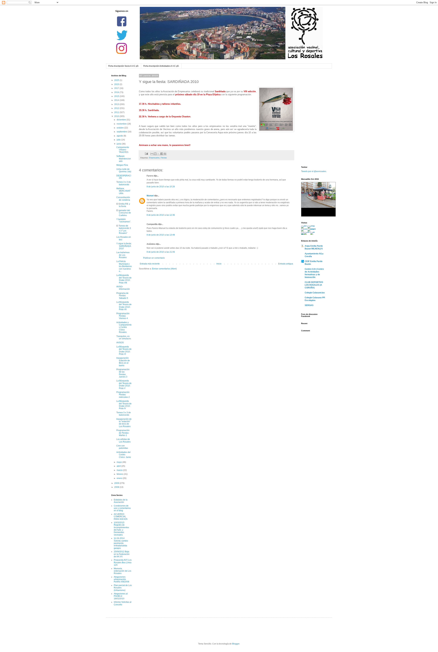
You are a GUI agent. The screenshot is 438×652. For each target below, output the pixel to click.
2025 (117, 80)
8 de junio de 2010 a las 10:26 (161, 186)
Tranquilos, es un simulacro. (123, 337)
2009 (117, 483)
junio (119, 144)
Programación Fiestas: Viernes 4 (123, 316)
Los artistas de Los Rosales (123, 440)
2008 (117, 487)
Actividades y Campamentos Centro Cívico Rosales (124, 327)
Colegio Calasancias (315, 292)
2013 (117, 104)
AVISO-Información (123, 287)
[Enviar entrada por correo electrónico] (146, 153)
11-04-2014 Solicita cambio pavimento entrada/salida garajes (121, 543)
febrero (120, 474)
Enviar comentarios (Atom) (164, 269)
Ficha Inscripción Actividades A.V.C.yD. (161, 66)
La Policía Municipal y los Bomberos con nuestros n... (124, 266)
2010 (117, 116)
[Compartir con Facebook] (161, 153)
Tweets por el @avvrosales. (314, 171)
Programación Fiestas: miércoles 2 (123, 394)
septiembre (122, 132)
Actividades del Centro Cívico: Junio (123, 454)
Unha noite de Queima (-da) (123, 170)
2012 (117, 108)
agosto (120, 136)
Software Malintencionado (123, 158)
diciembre (121, 120)
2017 (117, 88)
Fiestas (164, 158)
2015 (117, 96)
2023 (117, 84)
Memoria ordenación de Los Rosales (122, 571)
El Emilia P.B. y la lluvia (123, 205)
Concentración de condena (123, 198)
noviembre (122, 124)
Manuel (150, 195)
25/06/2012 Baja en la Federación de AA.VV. (122, 554)
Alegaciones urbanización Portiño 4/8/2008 (121, 579)
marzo (120, 470)
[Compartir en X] (158, 153)
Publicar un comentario (154, 258)
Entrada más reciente (150, 264)
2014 (117, 100)
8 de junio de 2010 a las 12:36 (161, 215)
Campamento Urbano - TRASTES (122, 149)
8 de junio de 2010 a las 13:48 (161, 235)
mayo (119, 462)
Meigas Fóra (122, 165)
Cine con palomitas (122, 447)
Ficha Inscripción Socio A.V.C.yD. (123, 66)
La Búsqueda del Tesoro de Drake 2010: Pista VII (124, 306)
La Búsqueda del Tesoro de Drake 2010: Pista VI (124, 350)
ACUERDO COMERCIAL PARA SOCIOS (120, 516)
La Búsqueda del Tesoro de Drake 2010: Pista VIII (124, 279)
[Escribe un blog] (155, 153)
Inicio (218, 264)
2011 (117, 112)
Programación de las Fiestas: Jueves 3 (123, 373)
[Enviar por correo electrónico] (152, 153)
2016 (117, 92)
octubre (120, 128)
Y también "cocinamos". (123, 220)
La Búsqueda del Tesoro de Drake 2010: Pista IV (124, 405)
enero (120, 478)
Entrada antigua (285, 264)
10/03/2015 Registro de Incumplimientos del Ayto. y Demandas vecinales (121, 528)
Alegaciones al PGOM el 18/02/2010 (121, 596)
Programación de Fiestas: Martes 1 (123, 432)
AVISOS (120, 342)
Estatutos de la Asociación (120, 501)
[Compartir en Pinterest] (165, 153)
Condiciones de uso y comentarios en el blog (122, 508)
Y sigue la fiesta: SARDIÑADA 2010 (124, 246)
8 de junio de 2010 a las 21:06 (161, 252)
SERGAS (309, 305)
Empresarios (154, 158)
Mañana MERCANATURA (123, 191)
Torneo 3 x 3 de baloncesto (123, 183)
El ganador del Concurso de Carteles (123, 213)
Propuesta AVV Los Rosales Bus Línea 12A (123, 562)
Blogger (235, 644)
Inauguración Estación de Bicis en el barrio (123, 362)
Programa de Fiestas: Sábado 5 (122, 295)
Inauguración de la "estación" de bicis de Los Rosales (124, 423)
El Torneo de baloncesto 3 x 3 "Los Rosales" (123, 229)
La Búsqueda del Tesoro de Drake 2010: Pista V (124, 384)
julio (119, 140)
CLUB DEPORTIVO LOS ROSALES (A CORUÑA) (314, 285)
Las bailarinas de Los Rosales (123, 255)
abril (119, 466)
